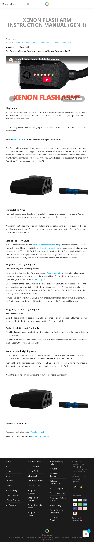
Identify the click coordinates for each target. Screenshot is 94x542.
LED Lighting (33, 466)
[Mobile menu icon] (89, 4)
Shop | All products (32, 491)
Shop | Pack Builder (33, 499)
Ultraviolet (32, 476)
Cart (6, 4)
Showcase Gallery (35, 480)
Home (8, 461)
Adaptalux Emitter (54, 273)
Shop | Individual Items (35, 513)
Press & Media (12, 495)
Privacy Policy (55, 505)
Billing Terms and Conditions (57, 511)
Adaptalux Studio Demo (40, 436)
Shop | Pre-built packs (35, 506)
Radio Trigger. (39, 279)
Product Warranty (57, 493)
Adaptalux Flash (37, 432)
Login (15, 4)
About (8, 471)
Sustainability (11, 490)
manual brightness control (43, 244)
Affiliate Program (13, 500)
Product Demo (34, 485)
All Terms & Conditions (55, 518)
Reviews (9, 480)
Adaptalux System (35, 461)
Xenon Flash (33, 471)
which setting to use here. (48, 248)
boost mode (17, 139)
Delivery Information (55, 482)
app (60, 244)
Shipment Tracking (54, 474)
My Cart (53, 469)
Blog (8, 476)
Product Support (57, 488)
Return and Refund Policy (58, 499)
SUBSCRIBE (78, 488)
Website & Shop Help (57, 462)
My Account (11, 505)
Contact (9, 485)
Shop (8, 466)
